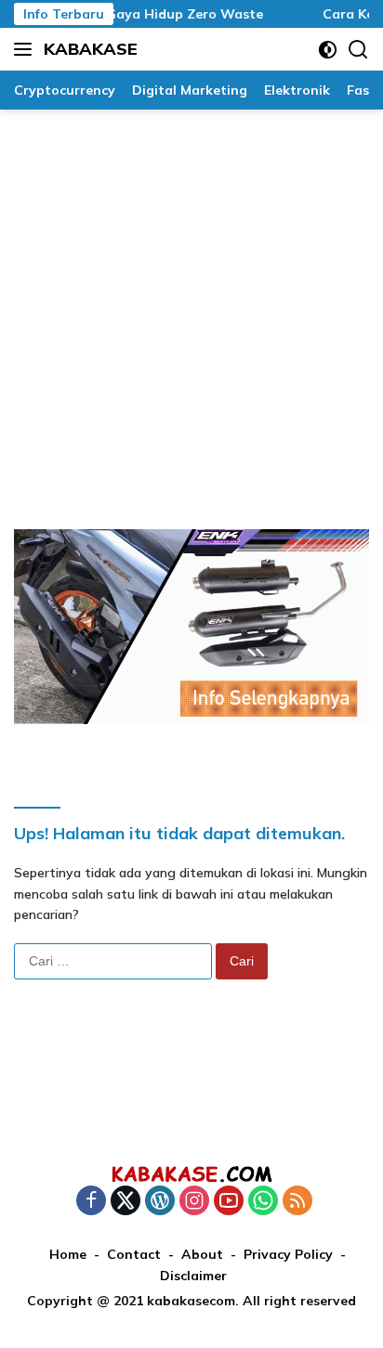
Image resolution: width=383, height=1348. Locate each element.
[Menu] (26, 49)
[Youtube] (229, 1202)
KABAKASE (91, 48)
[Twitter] (125, 1202)
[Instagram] (194, 1202)
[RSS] (297, 1202)
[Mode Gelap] (327, 49)
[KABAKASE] (191, 1173)
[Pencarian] (358, 49)
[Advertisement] (191, 310)
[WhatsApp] (263, 1202)
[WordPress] (160, 1202)
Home (67, 1254)
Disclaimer (193, 1275)
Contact (134, 1254)
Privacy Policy (288, 1254)
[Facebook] (91, 1202)
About (202, 1254)
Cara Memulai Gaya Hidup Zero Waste (132, 14)
